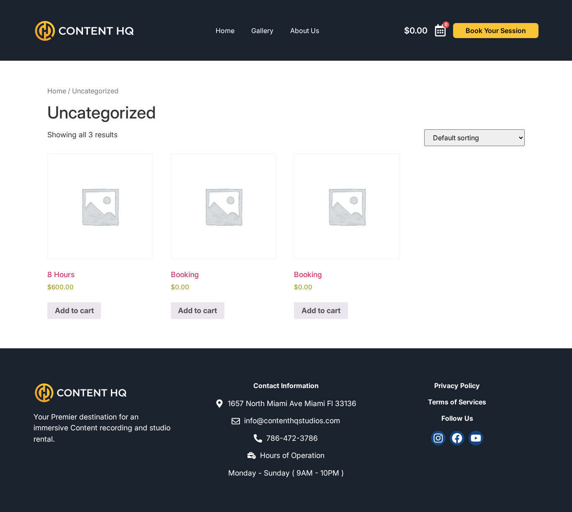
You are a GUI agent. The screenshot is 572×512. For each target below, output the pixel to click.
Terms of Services (457, 402)
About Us (304, 30)
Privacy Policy (457, 385)
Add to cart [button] (74, 310)
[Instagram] (438, 438)
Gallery (262, 30)
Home (225, 30)
